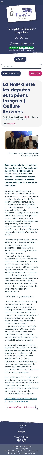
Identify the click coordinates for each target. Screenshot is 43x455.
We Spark (31, 453)
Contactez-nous (27, 37)
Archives (35, 73)
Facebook (22, 37)
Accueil (20, 59)
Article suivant (29, 407)
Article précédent (15, 407)
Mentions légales (21, 449)
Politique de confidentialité (21, 446)
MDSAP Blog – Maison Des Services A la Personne (21, 15)
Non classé (11, 124)
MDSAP (26, 117)
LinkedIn (16, 37)
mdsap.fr (21, 432)
